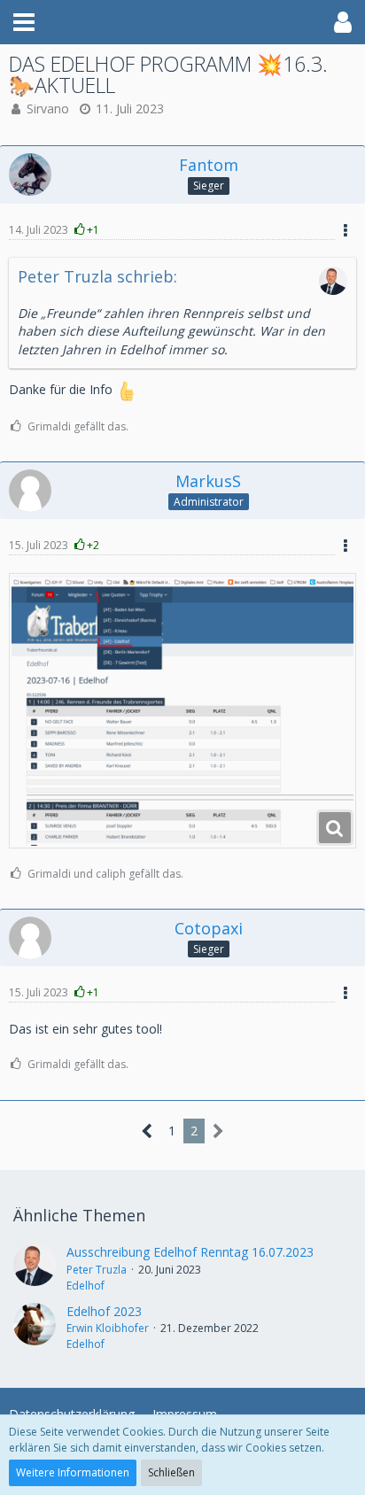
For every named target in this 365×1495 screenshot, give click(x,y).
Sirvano (48, 108)
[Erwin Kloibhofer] (34, 1327)
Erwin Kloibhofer (107, 1328)
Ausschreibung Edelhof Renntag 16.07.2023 (190, 1251)
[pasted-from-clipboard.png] (182, 710)
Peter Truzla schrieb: (97, 276)
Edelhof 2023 (104, 1311)
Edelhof (85, 1285)
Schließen (171, 1472)
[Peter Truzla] (34, 1268)
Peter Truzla (96, 1269)
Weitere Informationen (72, 1472)
